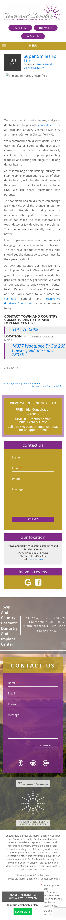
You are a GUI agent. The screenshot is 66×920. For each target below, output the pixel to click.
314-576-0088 (25, 329)
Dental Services (49, 878)
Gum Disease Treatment (44, 892)
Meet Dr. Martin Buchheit (22, 878)
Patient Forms (47, 902)
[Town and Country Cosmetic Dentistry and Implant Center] (33, 12)
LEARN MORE (22, 911)
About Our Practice (38, 875)
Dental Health (45, 64)
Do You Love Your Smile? (46, 386)
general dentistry (49, 125)
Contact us (25, 303)
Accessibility (50, 905)
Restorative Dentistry (47, 895)
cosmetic (10, 299)
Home (20, 875)
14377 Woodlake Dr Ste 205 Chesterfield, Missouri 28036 (38, 350)
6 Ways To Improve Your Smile (23, 383)
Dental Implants (50, 885)
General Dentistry (34, 67)
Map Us (34, 36)
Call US (21, 27)
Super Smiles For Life (41, 58)
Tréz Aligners (52, 898)
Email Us (47, 27)
